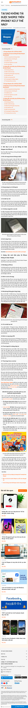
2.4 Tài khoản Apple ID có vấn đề (10, 62)
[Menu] (2, 2)
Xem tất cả (21, 490)
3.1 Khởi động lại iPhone (9, 69)
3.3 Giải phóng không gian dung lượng (11, 73)
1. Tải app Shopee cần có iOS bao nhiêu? (12, 51)
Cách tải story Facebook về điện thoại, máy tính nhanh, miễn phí (13, 639)
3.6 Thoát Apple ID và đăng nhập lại (11, 79)
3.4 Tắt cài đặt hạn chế (8, 75)
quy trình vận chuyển (7, 399)
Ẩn (11, 48)
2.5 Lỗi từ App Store (8, 64)
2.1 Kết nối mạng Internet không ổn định (12, 57)
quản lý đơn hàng (15, 385)
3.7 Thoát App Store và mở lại (10, 81)
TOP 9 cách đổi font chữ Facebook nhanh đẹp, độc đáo (13, 613)
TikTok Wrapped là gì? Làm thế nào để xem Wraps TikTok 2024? (14, 538)
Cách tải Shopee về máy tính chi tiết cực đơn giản (16, 251)
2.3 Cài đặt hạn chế (8, 60)
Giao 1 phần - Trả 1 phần (18, 414)
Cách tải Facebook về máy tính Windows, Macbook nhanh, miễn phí (13, 588)
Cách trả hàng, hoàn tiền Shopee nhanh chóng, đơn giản (14, 482)
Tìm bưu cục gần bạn (7, 677)
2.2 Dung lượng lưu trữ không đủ (10, 59)
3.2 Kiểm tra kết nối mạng (9, 71)
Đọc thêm (4, 515)
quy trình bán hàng (12, 387)
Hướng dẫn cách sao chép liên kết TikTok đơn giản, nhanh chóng (13, 512)
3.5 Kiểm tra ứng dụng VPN (9, 77)
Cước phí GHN (6, 407)
